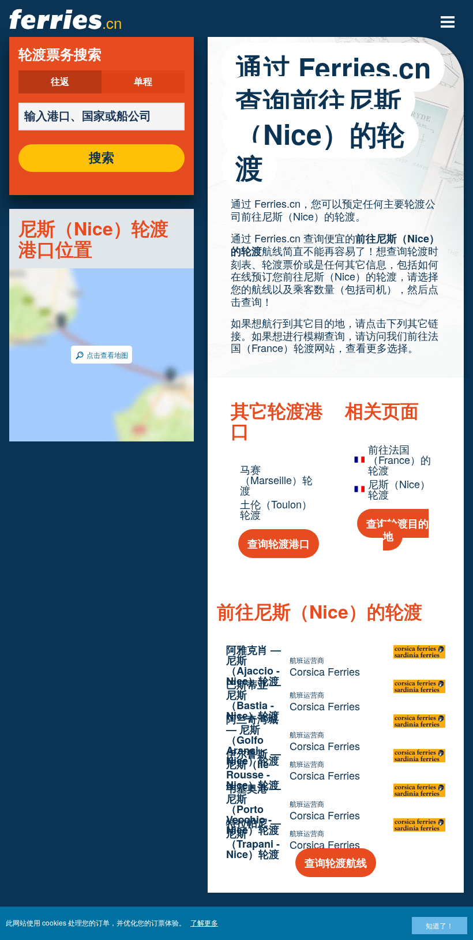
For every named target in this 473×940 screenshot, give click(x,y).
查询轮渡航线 (336, 862)
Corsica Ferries (325, 671)
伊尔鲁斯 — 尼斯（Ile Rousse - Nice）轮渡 (253, 769)
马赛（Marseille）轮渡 (276, 479)
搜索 (101, 158)
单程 (143, 82)
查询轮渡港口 (278, 543)
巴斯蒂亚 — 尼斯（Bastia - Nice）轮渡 (253, 700)
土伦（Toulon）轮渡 (276, 509)
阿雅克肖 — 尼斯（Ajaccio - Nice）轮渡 (253, 665)
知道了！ (439, 925)
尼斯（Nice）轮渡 (399, 488)
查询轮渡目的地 (397, 530)
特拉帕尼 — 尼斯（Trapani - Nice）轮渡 (253, 838)
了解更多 (204, 922)
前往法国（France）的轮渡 (399, 459)
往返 (60, 82)
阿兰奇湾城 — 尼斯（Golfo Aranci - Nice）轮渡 (252, 740)
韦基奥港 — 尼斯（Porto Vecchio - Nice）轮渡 (253, 809)
